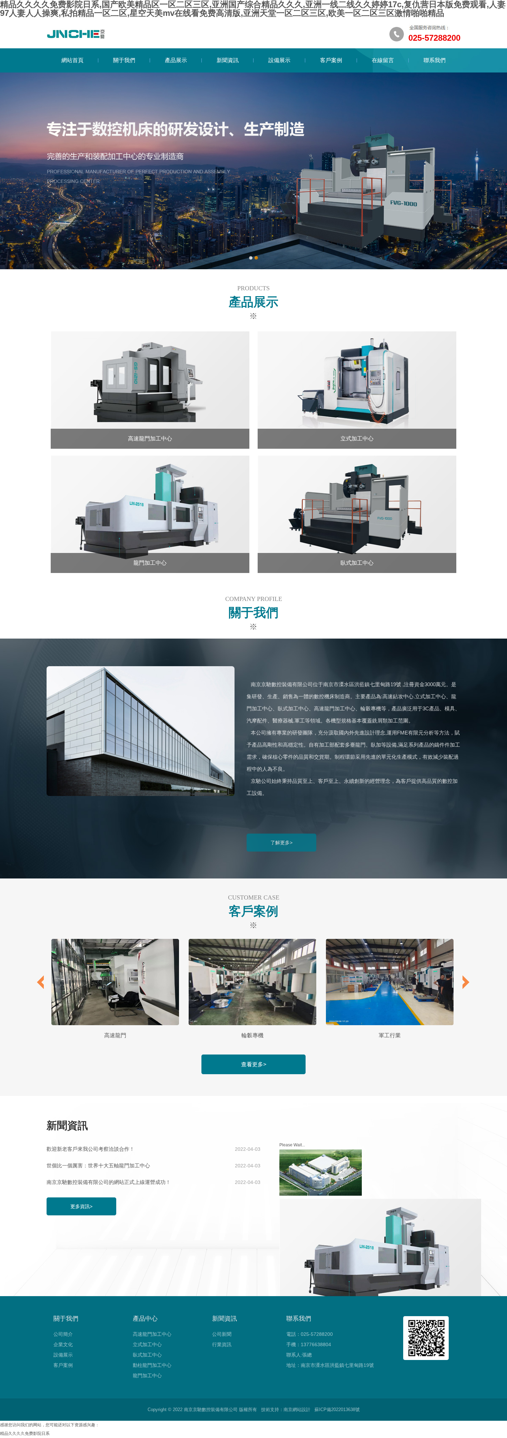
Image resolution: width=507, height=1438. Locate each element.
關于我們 (124, 60)
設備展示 (279, 60)
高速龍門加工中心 (152, 1334)
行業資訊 (221, 1344)
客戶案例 (331, 60)
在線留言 (383, 60)
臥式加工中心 (147, 1355)
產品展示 (176, 60)
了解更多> (281, 842)
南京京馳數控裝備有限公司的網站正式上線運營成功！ (153, 1182)
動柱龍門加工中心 (152, 1365)
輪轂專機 (252, 1035)
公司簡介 (63, 1334)
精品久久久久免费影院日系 (25, 1433)
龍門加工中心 (147, 1375)
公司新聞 (221, 1334)
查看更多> (253, 1064)
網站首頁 (72, 60)
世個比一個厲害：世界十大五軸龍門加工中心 (153, 1165)
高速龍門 (115, 1035)
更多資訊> (81, 1206)
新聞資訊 (228, 60)
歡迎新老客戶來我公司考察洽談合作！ (153, 1149)
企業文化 (63, 1344)
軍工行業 (390, 1035)
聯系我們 (435, 60)
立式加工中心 (147, 1344)
